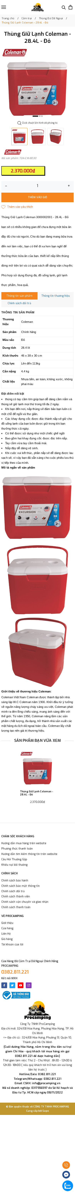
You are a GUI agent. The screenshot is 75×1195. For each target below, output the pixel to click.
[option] (37, 83)
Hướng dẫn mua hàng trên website (23, 843)
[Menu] (3, 7)
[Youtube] (20, 985)
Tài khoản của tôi (12, 944)
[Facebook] (4, 985)
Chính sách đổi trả (13, 891)
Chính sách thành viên (15, 896)
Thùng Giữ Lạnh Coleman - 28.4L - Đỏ (36, 793)
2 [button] (39, 116)
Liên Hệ (6, 934)
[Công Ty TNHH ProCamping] (37, 7)
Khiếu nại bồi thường (14, 865)
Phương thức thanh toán (17, 848)
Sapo (45, 1110)
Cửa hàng (7, 928)
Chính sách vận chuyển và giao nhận (24, 902)
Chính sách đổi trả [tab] (19, 303)
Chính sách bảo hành (14, 880)
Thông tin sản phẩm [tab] (19, 296)
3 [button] (41, 116)
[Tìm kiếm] (64, 7)
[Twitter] (12, 985)
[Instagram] (29, 985)
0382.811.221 (15, 972)
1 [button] (35, 116)
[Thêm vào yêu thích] (17, 207)
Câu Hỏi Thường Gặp (14, 859)
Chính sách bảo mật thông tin (20, 886)
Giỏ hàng (6, 939)
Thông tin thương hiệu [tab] (55, 296)
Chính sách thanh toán (15, 907)
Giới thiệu (7, 923)
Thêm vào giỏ (37, 197)
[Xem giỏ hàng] (70, 7)
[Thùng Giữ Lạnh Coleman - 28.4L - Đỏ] (37, 769)
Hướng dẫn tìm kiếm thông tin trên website (29, 854)
